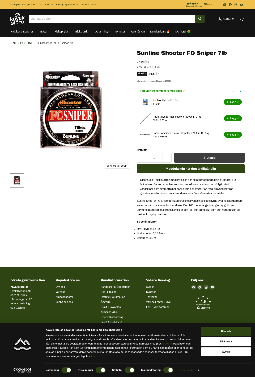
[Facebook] (230, 4)
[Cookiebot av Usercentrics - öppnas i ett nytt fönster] (22, 370)
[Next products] (241, 90)
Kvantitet (142, 150)
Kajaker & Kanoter (22, 31)
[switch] (101, 370)
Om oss (60, 286)
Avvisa (226, 351)
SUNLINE (26, 43)
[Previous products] (233, 90)
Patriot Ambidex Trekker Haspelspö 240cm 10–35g (181, 133)
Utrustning (101, 31)
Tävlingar (151, 297)
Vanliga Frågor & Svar (158, 302)
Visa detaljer (187, 370)
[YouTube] (241, 4)
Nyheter (120, 31)
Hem (13, 43)
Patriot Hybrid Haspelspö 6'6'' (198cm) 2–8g (177, 117)
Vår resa (60, 291)
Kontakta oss (108, 291)
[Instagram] (235, 4)
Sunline (144, 61)
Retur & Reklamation (113, 297)
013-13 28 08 (46, 4)
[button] (196, 5)
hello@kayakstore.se (67, 4)
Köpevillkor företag (112, 317)
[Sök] (200, 19)
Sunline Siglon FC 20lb (165, 100)
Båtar (44, 31)
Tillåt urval (226, 341)
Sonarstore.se (89, 4)
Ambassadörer (64, 297)
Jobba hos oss (64, 302)
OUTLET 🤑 (183, 31)
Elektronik (81, 31)
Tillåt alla (226, 331)
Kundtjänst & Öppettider (22, 4)
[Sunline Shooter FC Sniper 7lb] (17, 180)
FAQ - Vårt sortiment (158, 307)
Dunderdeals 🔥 (160, 31)
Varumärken (137, 31)
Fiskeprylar (62, 31)
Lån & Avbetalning (111, 322)
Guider (150, 286)
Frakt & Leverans (111, 307)
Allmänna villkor (109, 312)
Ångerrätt (107, 302)
